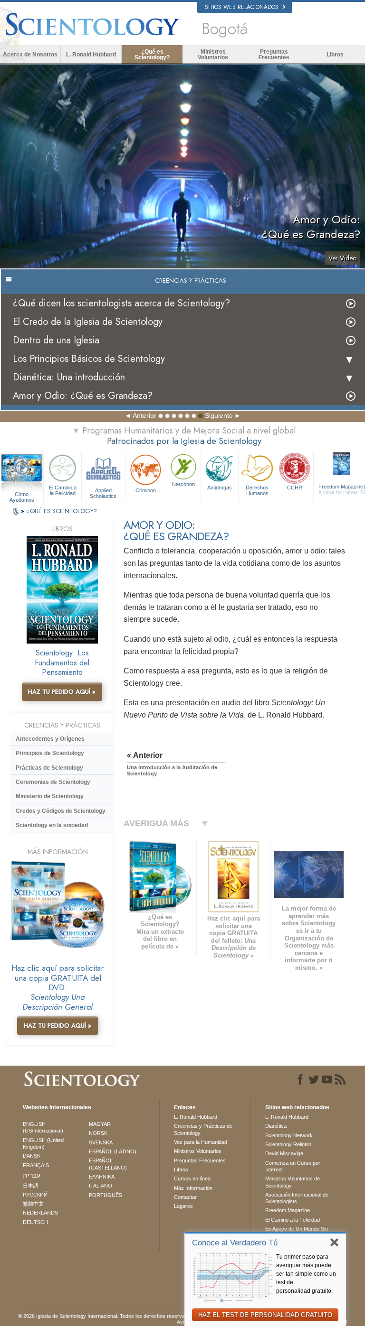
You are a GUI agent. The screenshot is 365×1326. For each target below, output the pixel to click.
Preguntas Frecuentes (274, 54)
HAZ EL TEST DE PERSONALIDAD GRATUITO (265, 1314)
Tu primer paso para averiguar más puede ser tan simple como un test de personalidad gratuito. (306, 1273)
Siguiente (219, 415)
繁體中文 (33, 1203)
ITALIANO (100, 1185)
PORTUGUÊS (105, 1195)
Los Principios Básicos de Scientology (89, 359)
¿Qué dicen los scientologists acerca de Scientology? (121, 303)
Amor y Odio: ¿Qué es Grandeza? (83, 396)
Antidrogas (219, 487)
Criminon (145, 490)
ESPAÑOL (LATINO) (112, 1151)
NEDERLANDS (40, 1213)
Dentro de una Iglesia (56, 340)
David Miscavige (284, 1153)
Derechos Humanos (257, 490)
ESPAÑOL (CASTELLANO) (108, 1164)
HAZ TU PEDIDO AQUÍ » (62, 691)
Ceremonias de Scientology (53, 782)
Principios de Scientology (50, 753)
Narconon (183, 484)
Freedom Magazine (287, 1210)
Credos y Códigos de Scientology (61, 811)
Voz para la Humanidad (200, 1142)
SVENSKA (101, 1142)
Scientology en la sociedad (52, 825)
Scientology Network (289, 1135)
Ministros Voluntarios (213, 54)
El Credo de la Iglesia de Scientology (88, 322)
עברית (31, 1175)
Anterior (144, 415)
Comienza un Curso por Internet (292, 1166)
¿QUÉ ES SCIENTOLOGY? (61, 511)
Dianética (276, 1126)
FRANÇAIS (36, 1165)
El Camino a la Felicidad (63, 490)
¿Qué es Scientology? (152, 54)
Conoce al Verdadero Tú (235, 1242)
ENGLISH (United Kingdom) (43, 1143)
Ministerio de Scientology (50, 796)
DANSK (31, 1156)
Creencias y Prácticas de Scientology (203, 1129)
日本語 (30, 1185)
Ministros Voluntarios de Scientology (292, 1182)
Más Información (193, 1188)
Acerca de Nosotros (30, 54)
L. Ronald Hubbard (91, 54)
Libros (335, 54)
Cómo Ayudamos (22, 494)
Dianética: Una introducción (69, 377)
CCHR (294, 487)
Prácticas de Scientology (49, 767)
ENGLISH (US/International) (43, 1127)
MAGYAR (100, 1124)
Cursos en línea (192, 1178)
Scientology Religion (288, 1144)
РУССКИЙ (35, 1194)
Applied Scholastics (103, 493)
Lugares (183, 1206)
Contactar (185, 1197)
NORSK (98, 1133)
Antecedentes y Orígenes (50, 739)
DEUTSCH (35, 1222)
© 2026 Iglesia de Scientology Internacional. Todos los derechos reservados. (106, 1316)
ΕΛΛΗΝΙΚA (102, 1176)
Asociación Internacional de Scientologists (296, 1198)
